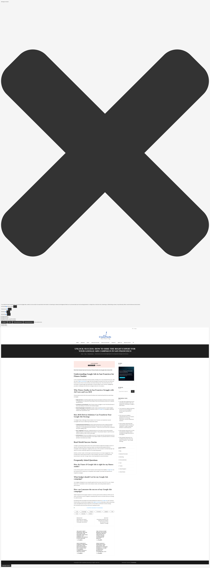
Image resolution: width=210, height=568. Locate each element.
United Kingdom (122, 469)
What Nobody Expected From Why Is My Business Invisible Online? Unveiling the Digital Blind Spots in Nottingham (126, 432)
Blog (88, 342)
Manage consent (6, 565)
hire (112, 511)
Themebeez (133, 562)
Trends (120, 466)
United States (122, 472)
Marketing (121, 457)
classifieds (99, 365)
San (77, 513)
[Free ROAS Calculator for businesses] (94, 508)
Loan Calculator (95, 342)
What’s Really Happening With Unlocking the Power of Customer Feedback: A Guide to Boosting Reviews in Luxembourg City (102, 547)
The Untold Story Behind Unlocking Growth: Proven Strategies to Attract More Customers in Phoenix (101, 535)
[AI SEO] (126, 373)
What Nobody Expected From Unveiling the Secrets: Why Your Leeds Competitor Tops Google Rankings (126, 439)
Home (77, 342)
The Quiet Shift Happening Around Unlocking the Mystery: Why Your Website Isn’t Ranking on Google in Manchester (82, 535)
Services (83, 342)
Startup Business (94, 363)
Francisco (99, 511)
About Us (120, 342)
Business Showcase (123, 454)
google (106, 511)
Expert (91, 511)
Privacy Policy (127, 342)
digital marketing (82, 381)
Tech (120, 463)
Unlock (90, 513)
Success (83, 513)
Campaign (84, 511)
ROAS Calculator (105, 342)
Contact (113, 342)
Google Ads (101, 409)
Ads (77, 511)
